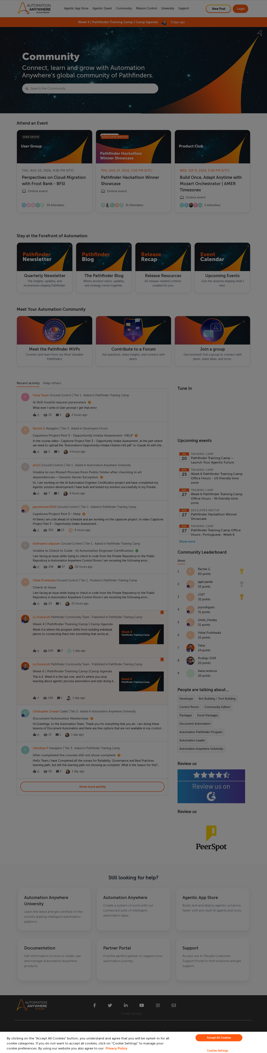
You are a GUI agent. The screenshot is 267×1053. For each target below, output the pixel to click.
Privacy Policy (116, 1048)
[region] (133, 1042)
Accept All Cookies (219, 1037)
